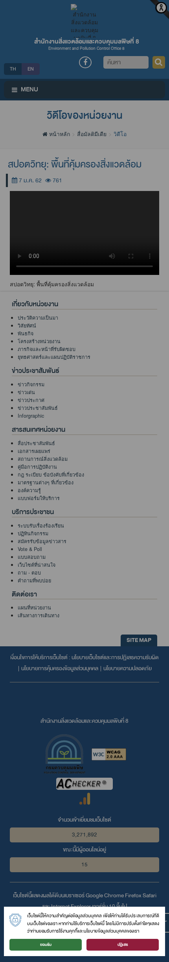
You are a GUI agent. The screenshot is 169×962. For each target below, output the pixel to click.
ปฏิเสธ (123, 944)
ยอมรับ (45, 944)
